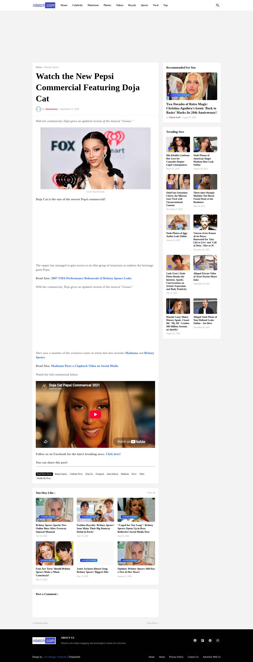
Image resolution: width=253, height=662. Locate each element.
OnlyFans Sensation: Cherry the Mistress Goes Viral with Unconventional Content (177, 199)
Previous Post (41, 623)
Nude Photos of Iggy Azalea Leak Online (176, 235)
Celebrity (77, 5)
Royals (132, 5)
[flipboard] (202, 641)
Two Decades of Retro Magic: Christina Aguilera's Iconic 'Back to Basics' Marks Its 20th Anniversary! (191, 108)
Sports (144, 5)
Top (165, 5)
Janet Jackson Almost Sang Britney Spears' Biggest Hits (92, 570)
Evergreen (100, 474)
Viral (156, 5)
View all (151, 493)
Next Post (151, 623)
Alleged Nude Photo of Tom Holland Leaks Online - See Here (205, 320)
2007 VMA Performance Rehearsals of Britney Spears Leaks (91, 278)
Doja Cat (89, 474)
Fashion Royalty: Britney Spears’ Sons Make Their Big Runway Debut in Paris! (95, 528)
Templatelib (74, 657)
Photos (107, 5)
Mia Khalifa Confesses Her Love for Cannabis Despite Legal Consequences (177, 160)
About (162, 657)
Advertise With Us (212, 657)
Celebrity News (76, 474)
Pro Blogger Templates (55, 657)
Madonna (125, 474)
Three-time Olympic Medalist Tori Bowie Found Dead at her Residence (204, 197)
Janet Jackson (112, 474)
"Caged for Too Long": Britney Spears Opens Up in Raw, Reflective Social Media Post (135, 528)
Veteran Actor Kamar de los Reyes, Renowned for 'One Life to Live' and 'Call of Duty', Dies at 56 (205, 239)
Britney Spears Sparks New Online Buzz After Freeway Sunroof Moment (51, 528)
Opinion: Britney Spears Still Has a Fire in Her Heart (136, 570)
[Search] (218, 5)
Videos (119, 5)
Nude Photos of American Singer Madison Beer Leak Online (203, 160)
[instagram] (218, 641)
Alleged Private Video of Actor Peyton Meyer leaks (205, 276)
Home (64, 5)
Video (141, 474)
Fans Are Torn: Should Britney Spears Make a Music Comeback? (53, 572)
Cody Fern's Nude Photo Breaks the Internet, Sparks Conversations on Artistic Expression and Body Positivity (176, 281)
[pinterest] (210, 641)
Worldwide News (44, 478)
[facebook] (195, 641)
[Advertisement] (126, 35)
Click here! (113, 454)
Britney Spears (51, 67)
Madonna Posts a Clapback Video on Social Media (84, 366)
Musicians (93, 5)
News (134, 474)
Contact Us (193, 657)
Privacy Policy (176, 657)
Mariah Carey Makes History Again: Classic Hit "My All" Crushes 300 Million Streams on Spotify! (177, 323)
